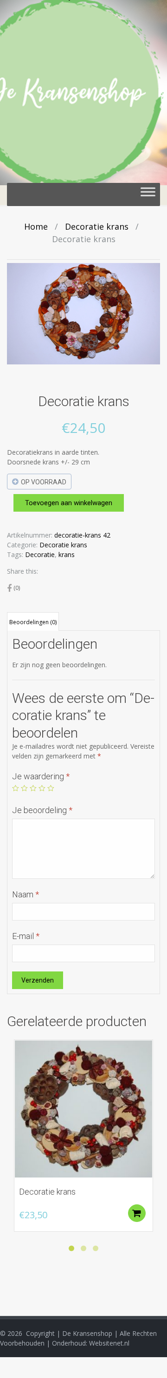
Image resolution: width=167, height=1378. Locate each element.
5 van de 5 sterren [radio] (50, 788)
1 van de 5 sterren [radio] (15, 788)
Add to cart (137, 1213)
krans (66, 554)
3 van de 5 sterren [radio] (33, 788)
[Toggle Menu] (148, 194)
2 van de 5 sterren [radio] (24, 788)
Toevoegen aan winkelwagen (68, 503)
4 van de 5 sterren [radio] (42, 788)
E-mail (25, 936)
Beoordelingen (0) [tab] (33, 622)
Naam (25, 894)
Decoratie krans (96, 226)
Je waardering (41, 776)
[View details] (83, 1109)
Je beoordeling (42, 810)
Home (36, 226)
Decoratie (40, 554)
